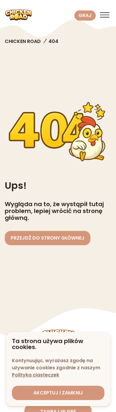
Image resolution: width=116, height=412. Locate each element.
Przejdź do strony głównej (47, 237)
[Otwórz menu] (104, 15)
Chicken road (23, 41)
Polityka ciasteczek (35, 374)
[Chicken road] (38, 15)
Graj (85, 15)
